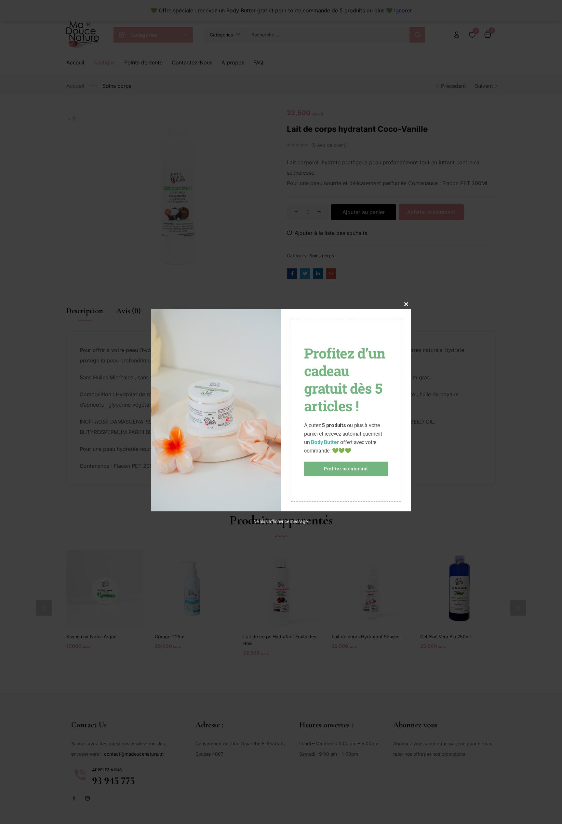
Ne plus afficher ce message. (281, 521)
